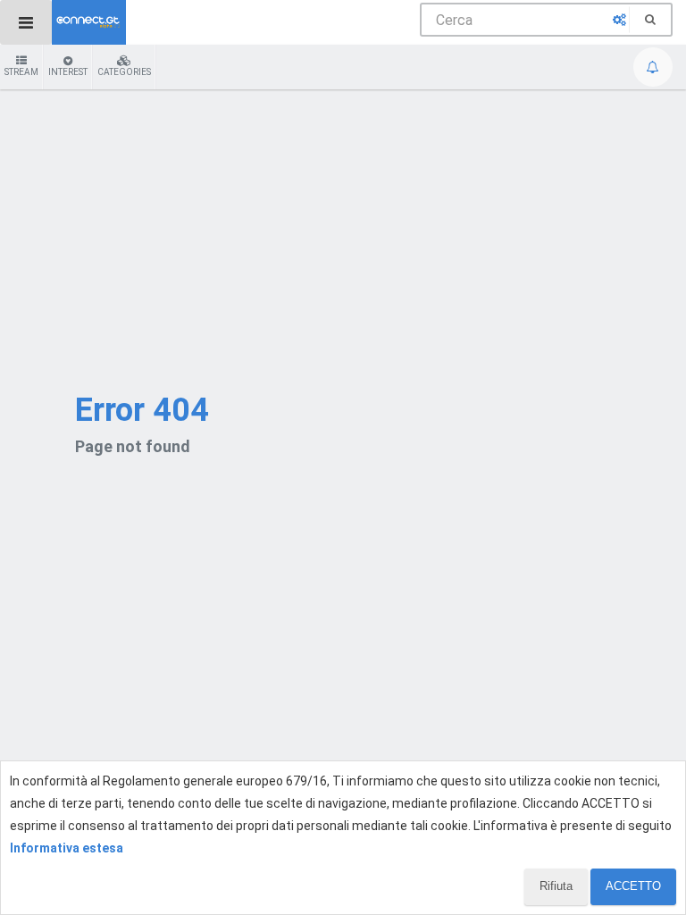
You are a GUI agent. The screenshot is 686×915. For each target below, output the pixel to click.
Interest (68, 72)
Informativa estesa (66, 848)
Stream (21, 72)
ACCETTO (633, 886)
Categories (124, 72)
